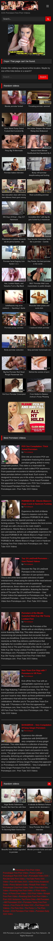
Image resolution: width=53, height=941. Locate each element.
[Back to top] (45, 933)
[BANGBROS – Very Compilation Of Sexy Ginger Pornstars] (10, 742)
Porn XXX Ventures (11, 899)
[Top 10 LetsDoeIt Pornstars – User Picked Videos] (10, 575)
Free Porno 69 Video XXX (22, 905)
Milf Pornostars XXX (13, 902)
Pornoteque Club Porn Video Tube (18, 888)
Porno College (36, 873)
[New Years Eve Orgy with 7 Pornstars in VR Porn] (10, 687)
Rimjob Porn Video (37, 885)
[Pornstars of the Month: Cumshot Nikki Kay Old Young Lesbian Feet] (10, 630)
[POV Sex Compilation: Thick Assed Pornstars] (10, 463)
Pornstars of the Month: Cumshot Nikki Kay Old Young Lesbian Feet (36, 616)
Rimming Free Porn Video (21, 890)
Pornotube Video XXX (38, 876)
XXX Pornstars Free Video (22, 911)
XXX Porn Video (35, 893)
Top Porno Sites (28, 899)
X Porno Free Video (17, 893)
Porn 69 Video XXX (18, 882)
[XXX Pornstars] (21, 6)
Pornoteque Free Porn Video (15, 873)
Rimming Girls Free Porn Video (32, 896)
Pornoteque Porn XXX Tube (15, 876)
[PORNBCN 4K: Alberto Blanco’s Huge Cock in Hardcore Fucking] (10, 518)
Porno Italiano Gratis (19, 885)
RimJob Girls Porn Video (14, 879)
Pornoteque (28, 452)
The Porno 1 (30, 908)
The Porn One (17, 908)
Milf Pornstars (43, 899)
